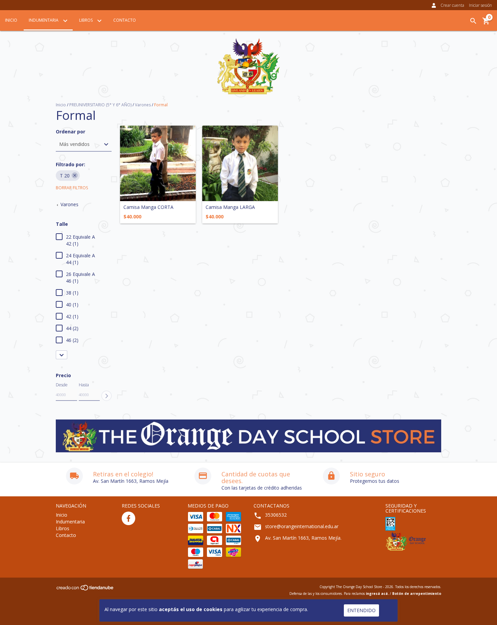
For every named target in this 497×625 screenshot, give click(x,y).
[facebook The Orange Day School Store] (128, 518)
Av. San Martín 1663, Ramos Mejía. (303, 538)
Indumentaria (44, 20)
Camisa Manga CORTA (148, 207)
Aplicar (106, 396)
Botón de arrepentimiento (416, 593)
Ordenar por (70, 131)
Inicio (11, 20)
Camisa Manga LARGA (230, 207)
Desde (62, 385)
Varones (143, 105)
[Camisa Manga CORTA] (158, 163)
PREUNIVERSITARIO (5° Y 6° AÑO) (100, 105)
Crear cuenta (452, 5)
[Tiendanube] (85, 589)
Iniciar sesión (480, 5)
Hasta (84, 385)
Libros (86, 20)
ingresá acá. (377, 593)
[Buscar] (473, 21)
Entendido (361, 610)
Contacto (124, 20)
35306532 (276, 515)
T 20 (65, 175)
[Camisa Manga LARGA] (240, 163)
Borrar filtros (72, 188)
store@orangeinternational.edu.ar (301, 526)
